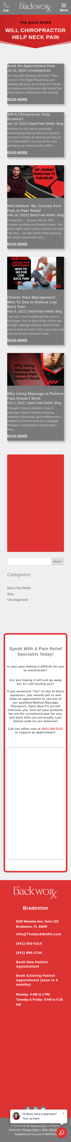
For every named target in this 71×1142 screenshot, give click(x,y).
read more (17, 99)
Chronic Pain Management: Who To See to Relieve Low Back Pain (32, 302)
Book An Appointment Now (31, 66)
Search (57, 561)
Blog (59, 124)
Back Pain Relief (42, 124)
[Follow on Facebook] (28, 1109)
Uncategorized (40, 70)
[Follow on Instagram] (36, 1109)
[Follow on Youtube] (43, 1109)
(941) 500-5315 (29, 943)
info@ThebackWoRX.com (38, 934)
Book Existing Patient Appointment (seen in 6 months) (37, 980)
